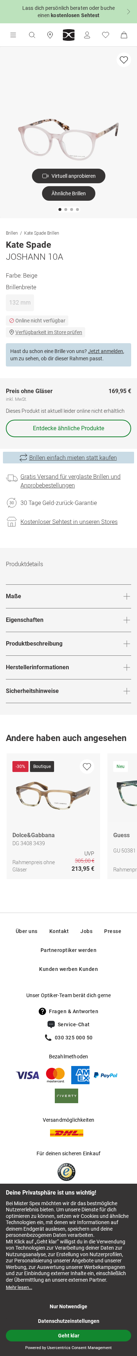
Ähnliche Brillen (69, 193)
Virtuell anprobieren (74, 176)
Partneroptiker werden (69, 950)
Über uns (27, 931)
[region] (68, 818)
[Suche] (31, 35)
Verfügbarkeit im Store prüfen (48, 332)
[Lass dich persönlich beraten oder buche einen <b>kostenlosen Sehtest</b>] (68, 11)
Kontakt (59, 931)
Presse (112, 931)
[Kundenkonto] (87, 35)
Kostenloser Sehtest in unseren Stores (69, 522)
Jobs (86, 931)
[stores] (50, 35)
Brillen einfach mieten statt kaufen (73, 458)
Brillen (12, 233)
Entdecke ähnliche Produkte (68, 428)
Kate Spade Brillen (41, 233)
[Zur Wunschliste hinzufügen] (124, 59)
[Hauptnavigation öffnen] (13, 35)
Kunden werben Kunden (68, 969)
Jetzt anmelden (105, 351)
